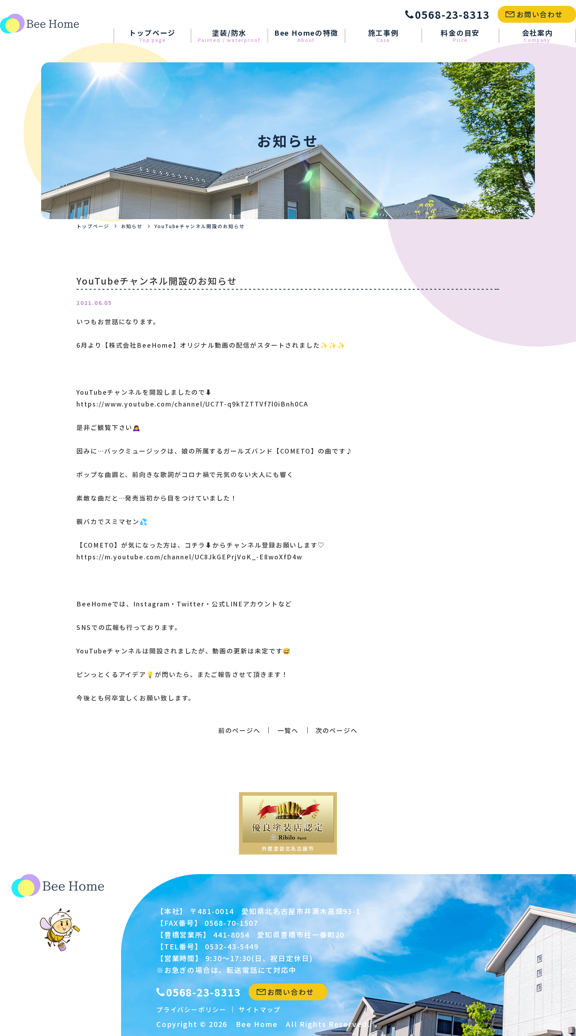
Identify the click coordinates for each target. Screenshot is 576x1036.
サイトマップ (260, 1009)
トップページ (152, 36)
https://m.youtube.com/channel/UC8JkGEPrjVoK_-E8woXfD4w (189, 556)
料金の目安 (460, 36)
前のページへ (239, 730)
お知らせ (132, 226)
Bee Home (256, 1024)
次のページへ (336, 730)
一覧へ (288, 730)
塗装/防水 (229, 36)
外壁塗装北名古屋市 (288, 848)
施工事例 (383, 36)
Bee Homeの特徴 (306, 36)
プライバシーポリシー (191, 1009)
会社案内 (537, 36)
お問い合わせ (539, 14)
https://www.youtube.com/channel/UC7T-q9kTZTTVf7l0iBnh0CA (192, 403)
